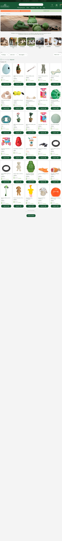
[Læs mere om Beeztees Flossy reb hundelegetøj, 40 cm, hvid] (31, 93)
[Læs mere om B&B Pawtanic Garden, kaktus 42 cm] (18, 69)
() (12, 59)
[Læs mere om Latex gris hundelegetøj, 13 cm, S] (43, 166)
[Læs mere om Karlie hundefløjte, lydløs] (31, 69)
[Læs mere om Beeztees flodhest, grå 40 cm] (43, 69)
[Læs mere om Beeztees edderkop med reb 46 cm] (6, 191)
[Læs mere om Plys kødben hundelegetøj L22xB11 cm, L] (56, 166)
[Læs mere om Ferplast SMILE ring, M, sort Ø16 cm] (6, 166)
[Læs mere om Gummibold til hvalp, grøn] (56, 117)
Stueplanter (33, 7)
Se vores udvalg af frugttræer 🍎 (15, 10)
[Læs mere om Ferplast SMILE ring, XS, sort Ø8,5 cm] (56, 141)
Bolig (44, 7)
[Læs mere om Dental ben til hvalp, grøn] (56, 69)
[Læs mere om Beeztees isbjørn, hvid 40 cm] (18, 166)
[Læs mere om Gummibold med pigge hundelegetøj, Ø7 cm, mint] (56, 93)
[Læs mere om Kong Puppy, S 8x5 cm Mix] (43, 117)
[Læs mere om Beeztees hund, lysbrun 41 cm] (18, 191)
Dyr (40, 7)
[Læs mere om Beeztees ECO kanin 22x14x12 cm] (43, 191)
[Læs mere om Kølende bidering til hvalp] (6, 117)
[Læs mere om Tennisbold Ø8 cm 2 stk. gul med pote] (18, 93)
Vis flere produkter (31, 215)
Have (37, 7)
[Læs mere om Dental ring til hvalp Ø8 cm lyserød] (6, 93)
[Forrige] (2, 41)
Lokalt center (12, 54)
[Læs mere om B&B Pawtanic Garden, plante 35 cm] (31, 117)
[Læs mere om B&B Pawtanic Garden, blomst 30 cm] (18, 117)
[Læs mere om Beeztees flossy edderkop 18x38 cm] (43, 141)
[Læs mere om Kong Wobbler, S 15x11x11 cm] (18, 141)
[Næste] (60, 41)
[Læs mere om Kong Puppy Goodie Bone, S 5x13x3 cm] (6, 141)
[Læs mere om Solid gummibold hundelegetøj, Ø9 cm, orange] (56, 191)
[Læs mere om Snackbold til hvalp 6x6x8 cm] (6, 69)
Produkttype (3, 54)
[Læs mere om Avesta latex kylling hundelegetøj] (31, 191)
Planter (28, 7)
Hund (4, 13)
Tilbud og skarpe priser (21, 7)
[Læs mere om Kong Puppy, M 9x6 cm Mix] (43, 93)
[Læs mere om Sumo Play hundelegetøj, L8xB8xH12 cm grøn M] (31, 166)
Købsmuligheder (21, 54)
